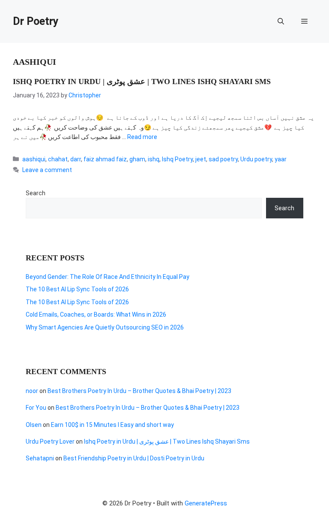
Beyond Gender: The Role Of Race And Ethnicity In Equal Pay (107, 276)
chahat (58, 159)
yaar (281, 159)
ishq (153, 159)
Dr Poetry (36, 21)
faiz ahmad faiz (105, 159)
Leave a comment (47, 169)
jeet (200, 159)
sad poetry (223, 159)
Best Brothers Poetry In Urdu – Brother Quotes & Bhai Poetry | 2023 (139, 390)
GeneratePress (206, 503)
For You (36, 407)
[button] (281, 21)
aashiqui (33, 159)
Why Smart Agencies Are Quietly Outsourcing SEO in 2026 (105, 327)
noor (32, 390)
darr (75, 159)
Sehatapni (40, 458)
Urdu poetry (256, 159)
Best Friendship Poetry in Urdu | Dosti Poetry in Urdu (133, 458)
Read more (142, 136)
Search (35, 193)
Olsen (34, 424)
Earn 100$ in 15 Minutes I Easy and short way (112, 424)
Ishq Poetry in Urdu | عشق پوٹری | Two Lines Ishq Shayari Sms (142, 81)
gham (137, 159)
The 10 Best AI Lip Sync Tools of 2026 (77, 289)
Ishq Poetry (177, 159)
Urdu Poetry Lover (50, 441)
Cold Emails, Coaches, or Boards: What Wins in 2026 (96, 314)
